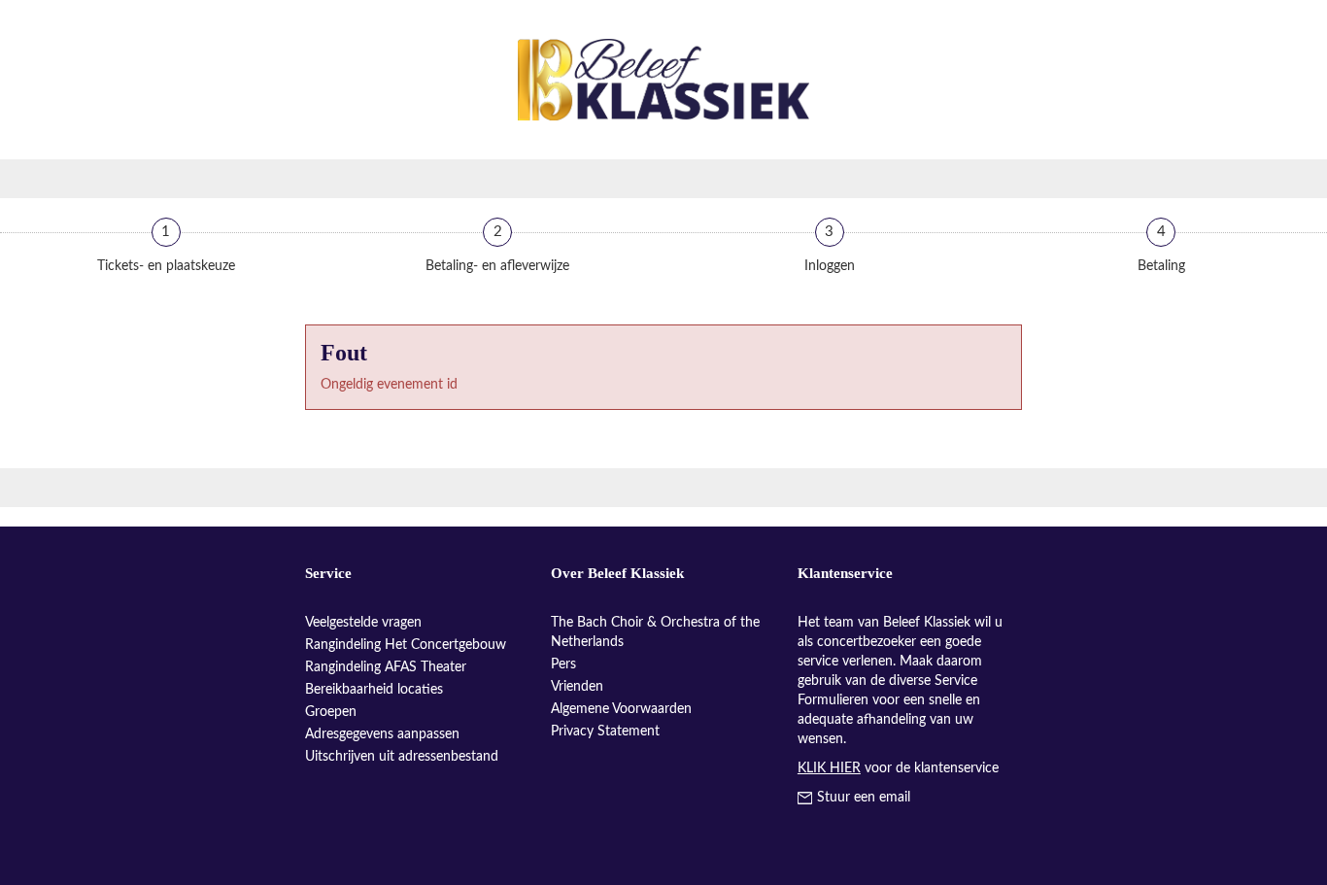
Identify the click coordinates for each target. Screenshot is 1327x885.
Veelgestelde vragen (363, 623)
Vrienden (577, 687)
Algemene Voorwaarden (621, 709)
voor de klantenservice (898, 768)
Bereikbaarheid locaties (374, 690)
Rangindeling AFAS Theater (385, 667)
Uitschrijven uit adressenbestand (401, 757)
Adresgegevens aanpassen (382, 734)
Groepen (331, 712)
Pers (563, 664)
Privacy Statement (605, 731)
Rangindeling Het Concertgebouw (405, 645)
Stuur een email (863, 797)
